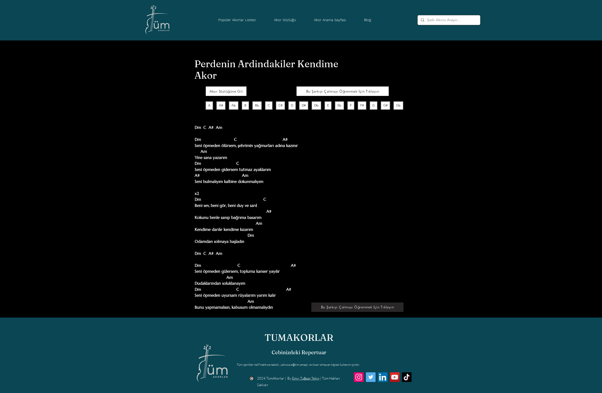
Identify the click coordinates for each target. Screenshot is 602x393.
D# (304, 105)
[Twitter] (371, 377)
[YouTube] (395, 377)
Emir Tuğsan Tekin (305, 378)
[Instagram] (359, 377)
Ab (233, 105)
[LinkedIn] (383, 377)
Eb (339, 105)
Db (316, 105)
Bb (257, 105)
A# (221, 105)
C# (280, 105)
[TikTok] (407, 377)
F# (362, 105)
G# (385, 105)
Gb (398, 105)
